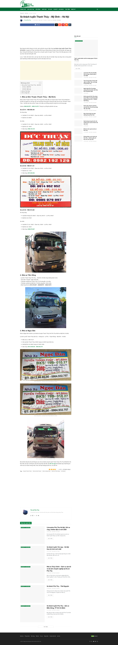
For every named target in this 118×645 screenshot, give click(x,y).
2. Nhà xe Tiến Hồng (25, 91)
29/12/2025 (86, 93)
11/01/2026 (77, 61)
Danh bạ (26, 13)
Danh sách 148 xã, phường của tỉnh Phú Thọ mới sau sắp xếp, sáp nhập (91, 107)
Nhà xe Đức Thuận (37, 471)
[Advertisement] (45, 38)
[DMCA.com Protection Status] (94, 636)
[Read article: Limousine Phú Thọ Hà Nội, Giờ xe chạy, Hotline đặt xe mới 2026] (32, 535)
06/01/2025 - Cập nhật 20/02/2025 (90, 141)
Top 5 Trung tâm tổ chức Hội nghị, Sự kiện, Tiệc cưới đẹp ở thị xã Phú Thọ (90, 82)
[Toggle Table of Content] (39, 83)
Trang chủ (23, 9)
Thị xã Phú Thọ (27, 20)
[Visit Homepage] (27, 3)
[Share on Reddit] (66, 24)
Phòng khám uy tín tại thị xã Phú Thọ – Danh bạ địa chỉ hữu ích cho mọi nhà (90, 138)
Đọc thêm (51, 538)
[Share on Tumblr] (69, 24)
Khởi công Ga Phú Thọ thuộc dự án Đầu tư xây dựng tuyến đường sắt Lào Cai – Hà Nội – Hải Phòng (91, 98)
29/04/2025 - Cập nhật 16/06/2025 (90, 116)
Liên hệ (58, 636)
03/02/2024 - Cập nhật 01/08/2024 (53, 588)
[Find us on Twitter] (91, 641)
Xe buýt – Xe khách (59, 9)
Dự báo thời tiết (53, 636)
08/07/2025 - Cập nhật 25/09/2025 (90, 110)
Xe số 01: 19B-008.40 (26, 86)
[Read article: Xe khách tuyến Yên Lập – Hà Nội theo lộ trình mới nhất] (32, 554)
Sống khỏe (46, 636)
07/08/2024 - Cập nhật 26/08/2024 (53, 572)
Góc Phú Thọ (30, 9)
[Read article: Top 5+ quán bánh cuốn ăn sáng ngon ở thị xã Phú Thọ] (86, 48)
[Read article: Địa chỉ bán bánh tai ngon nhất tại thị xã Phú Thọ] (78, 116)
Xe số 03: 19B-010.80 (26, 89)
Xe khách (63, 471)
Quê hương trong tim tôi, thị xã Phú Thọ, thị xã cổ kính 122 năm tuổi (91, 122)
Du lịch (50, 9)
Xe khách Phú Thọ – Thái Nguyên (58, 586)
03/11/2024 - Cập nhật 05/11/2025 (53, 551)
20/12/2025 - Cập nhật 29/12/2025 (90, 102)
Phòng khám (27, 636)
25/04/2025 (86, 125)
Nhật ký (73, 9)
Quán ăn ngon (78, 40)
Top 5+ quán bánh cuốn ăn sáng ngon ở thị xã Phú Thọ (85, 59)
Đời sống (38, 9)
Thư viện (67, 9)
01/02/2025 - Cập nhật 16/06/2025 (90, 132)
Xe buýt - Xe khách (32, 13)
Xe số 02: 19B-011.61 (26, 88)
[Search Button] (97, 9)
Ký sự (41, 636)
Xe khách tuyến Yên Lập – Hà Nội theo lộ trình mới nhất (58, 548)
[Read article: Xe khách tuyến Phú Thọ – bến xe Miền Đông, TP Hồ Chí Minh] (32, 613)
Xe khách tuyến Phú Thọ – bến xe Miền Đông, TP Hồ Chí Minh (58, 607)
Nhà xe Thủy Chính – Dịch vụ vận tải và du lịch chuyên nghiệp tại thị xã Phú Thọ (59, 568)
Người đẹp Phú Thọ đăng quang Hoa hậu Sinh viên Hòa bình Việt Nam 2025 (91, 90)
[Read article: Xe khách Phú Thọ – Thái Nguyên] (32, 594)
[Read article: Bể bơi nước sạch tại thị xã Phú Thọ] (78, 131)
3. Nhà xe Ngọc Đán (25, 92)
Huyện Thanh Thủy (27, 471)
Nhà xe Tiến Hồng (56, 471)
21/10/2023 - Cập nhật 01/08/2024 (53, 610)
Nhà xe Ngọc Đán (46, 471)
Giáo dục (44, 9)
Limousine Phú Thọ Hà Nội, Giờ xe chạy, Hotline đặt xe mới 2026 (58, 528)
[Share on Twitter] (56, 24)
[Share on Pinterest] (63, 24)
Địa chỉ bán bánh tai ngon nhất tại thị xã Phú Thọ (90, 114)
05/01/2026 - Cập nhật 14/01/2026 (90, 85)
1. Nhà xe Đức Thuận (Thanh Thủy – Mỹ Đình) (31, 85)
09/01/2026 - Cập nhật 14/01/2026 (53, 531)
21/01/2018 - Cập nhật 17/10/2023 (40, 20)
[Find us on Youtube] (93, 641)
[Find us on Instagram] (97, 641)
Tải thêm (46, 626)
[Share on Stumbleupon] (59, 24)
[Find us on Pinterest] (95, 641)
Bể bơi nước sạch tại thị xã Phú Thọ (90, 129)
